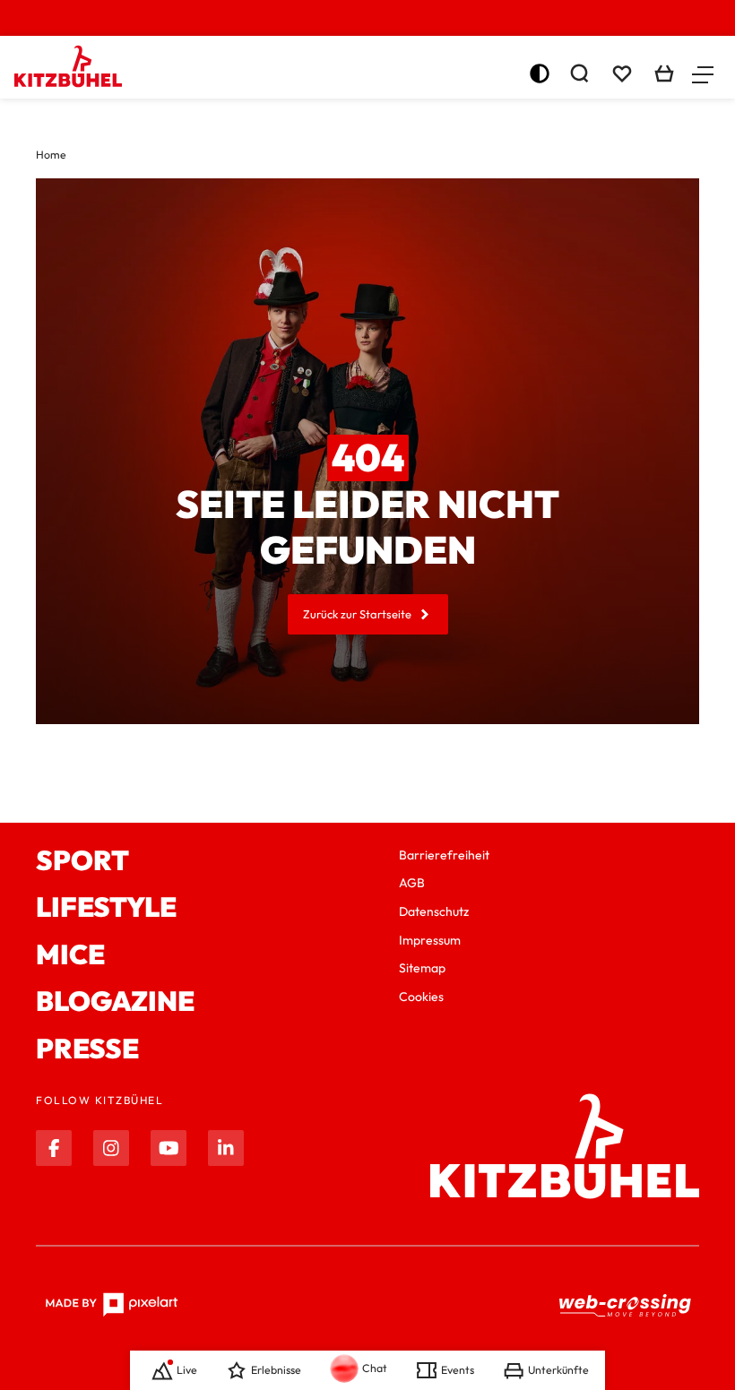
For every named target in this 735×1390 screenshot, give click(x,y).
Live (187, 1370)
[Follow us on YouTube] (168, 1148)
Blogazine (115, 1001)
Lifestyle (106, 907)
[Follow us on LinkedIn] (226, 1148)
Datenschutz (434, 911)
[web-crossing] (625, 1305)
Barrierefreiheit (444, 855)
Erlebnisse (276, 1370)
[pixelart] (111, 1304)
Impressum (430, 940)
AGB (412, 883)
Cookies (421, 997)
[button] (703, 73)
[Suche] (579, 73)
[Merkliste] (622, 73)
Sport (82, 860)
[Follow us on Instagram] (111, 1148)
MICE (70, 954)
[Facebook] (54, 1148)
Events (457, 1370)
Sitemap (422, 968)
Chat (374, 1368)
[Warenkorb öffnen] (664, 73)
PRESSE (87, 1049)
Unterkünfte (558, 1370)
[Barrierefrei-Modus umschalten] (539, 73)
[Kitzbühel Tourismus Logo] (68, 66)
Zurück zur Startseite (357, 614)
